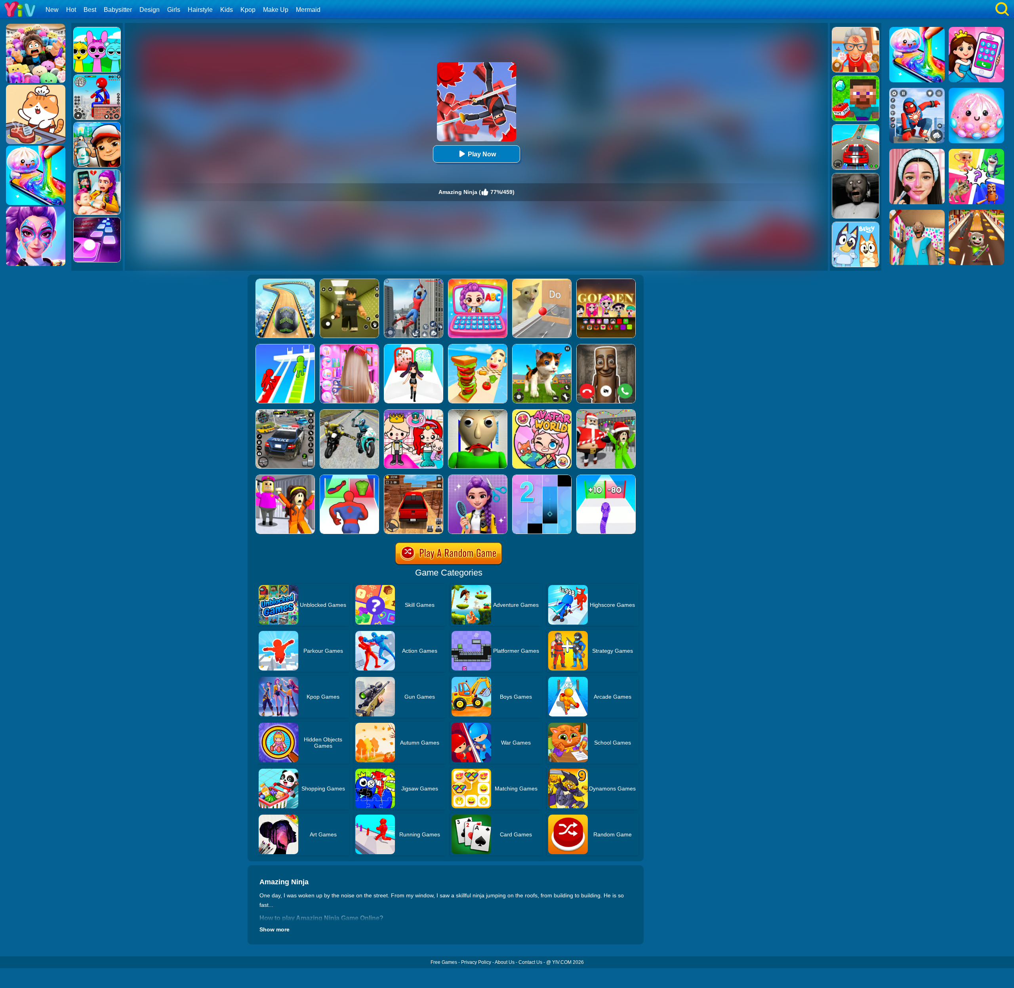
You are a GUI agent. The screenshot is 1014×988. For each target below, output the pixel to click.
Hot (71, 9)
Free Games (444, 962)
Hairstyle (200, 9)
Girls (173, 9)
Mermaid (308, 9)
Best (90, 9)
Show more (274, 929)
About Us (505, 962)
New (52, 9)
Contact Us (530, 962)
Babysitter (118, 9)
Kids (226, 9)
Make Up (275, 9)
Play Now (482, 154)
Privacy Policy (476, 962)
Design (149, 9)
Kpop (247, 9)
